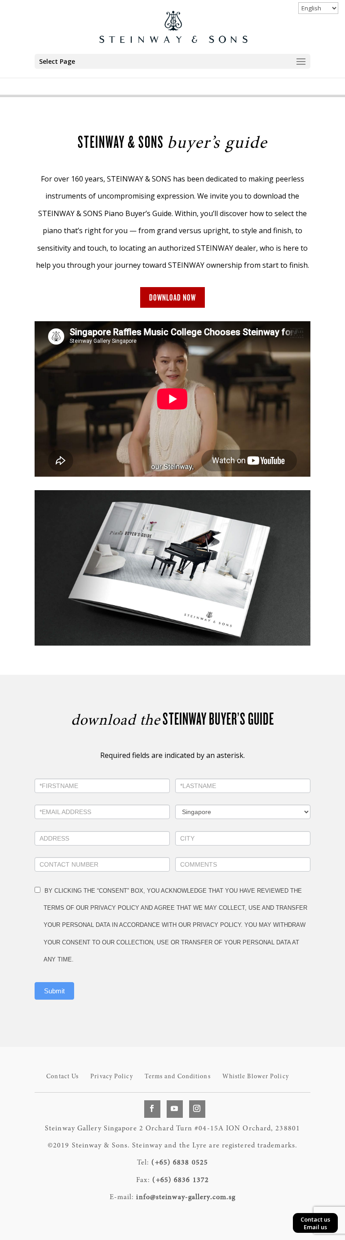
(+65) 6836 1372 (180, 1180)
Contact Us (62, 1077)
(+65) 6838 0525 (179, 1162)
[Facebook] (152, 1108)
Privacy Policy (111, 1077)
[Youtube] (175, 1108)
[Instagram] (197, 1108)
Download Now (172, 297)
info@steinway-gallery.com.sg (185, 1197)
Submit (54, 991)
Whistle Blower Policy (255, 1077)
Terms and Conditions (178, 1077)
